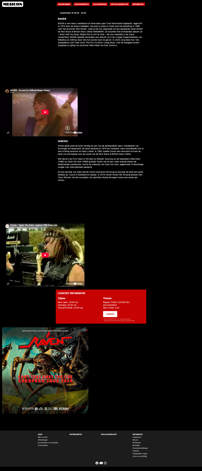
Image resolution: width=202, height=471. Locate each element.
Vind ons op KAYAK (140, 456)
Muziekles (136, 445)
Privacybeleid (43, 445)
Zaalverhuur (99, 4)
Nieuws (135, 440)
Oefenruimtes (81, 4)
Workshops (137, 442)
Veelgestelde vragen (140, 453)
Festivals (136, 451)
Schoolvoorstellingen (140, 448)
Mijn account (42, 437)
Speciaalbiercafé (119, 4)
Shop (40, 434)
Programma (64, 4)
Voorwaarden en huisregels (48, 442)
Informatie (138, 4)
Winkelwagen (43, 440)
